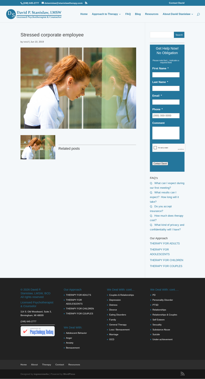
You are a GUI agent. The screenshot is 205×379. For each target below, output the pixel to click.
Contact (59, 364)
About (34, 364)
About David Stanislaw (176, 14)
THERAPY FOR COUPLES (166, 266)
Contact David (176, 3)
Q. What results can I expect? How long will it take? (164, 197)
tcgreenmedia (41, 374)
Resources (151, 14)
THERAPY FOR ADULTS (165, 243)
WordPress (69, 374)
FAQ (128, 14)
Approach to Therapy (105, 14)
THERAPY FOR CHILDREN (166, 260)
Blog (138, 14)
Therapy (46, 364)
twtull (26, 41)
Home (84, 14)
